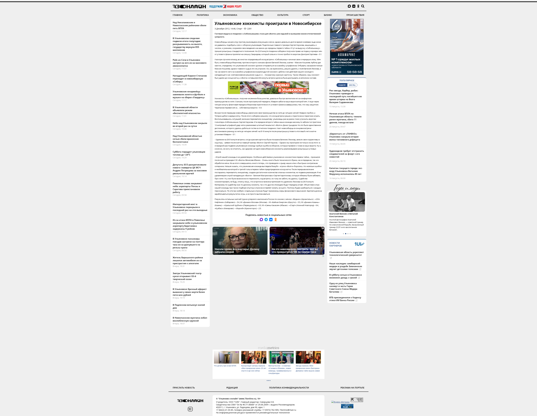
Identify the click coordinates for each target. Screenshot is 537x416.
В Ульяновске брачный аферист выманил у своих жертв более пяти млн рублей (190, 292)
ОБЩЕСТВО (257, 15)
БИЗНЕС (328, 15)
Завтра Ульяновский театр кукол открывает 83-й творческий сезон (187, 276)
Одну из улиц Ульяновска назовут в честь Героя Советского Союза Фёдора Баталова (343, 287)
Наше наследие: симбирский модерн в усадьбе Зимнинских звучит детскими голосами (345, 266)
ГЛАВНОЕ (177, 15)
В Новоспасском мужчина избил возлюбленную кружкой (190, 319)
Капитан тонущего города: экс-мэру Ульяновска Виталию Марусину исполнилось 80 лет (345, 171)
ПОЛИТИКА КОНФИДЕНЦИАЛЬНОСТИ (289, 387)
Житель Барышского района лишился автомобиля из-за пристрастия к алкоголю (188, 260)
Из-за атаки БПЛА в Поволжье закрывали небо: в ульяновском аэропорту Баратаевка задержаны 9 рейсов (190, 224)
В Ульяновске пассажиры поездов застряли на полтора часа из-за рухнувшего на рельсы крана (188, 243)
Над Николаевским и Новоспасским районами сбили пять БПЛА (189, 25)
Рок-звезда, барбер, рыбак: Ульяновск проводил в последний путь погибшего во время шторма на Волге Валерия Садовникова (345, 96)
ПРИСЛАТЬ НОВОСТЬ (184, 387)
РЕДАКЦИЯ (232, 387)
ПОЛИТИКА (203, 15)
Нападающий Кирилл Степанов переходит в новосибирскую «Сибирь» (190, 78)
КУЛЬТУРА (282, 15)
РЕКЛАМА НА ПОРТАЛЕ (352, 387)
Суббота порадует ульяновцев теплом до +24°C (189, 153)
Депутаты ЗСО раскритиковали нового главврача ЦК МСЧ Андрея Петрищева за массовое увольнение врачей (190, 169)
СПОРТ (306, 15)
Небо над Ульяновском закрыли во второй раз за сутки (190, 124)
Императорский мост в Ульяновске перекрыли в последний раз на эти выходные (190, 207)
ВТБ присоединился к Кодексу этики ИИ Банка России (345, 299)
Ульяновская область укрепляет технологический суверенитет (346, 253)
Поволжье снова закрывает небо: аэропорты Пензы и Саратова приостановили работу (187, 188)
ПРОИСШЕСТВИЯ (355, 15)
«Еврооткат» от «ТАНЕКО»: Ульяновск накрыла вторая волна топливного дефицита (344, 136)
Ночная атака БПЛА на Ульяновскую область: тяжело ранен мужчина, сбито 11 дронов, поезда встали (345, 118)
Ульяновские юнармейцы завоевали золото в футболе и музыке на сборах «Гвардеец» (189, 94)
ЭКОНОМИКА (230, 15)
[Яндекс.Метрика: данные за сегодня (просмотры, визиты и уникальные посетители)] (340, 402)
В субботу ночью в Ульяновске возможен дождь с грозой (345, 276)
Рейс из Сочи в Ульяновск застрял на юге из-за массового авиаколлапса (189, 62)
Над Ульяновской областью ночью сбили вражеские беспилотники (187, 139)
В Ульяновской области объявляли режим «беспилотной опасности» (187, 110)
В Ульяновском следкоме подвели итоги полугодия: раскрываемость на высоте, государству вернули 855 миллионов (187, 44)
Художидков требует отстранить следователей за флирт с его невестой (346, 153)
